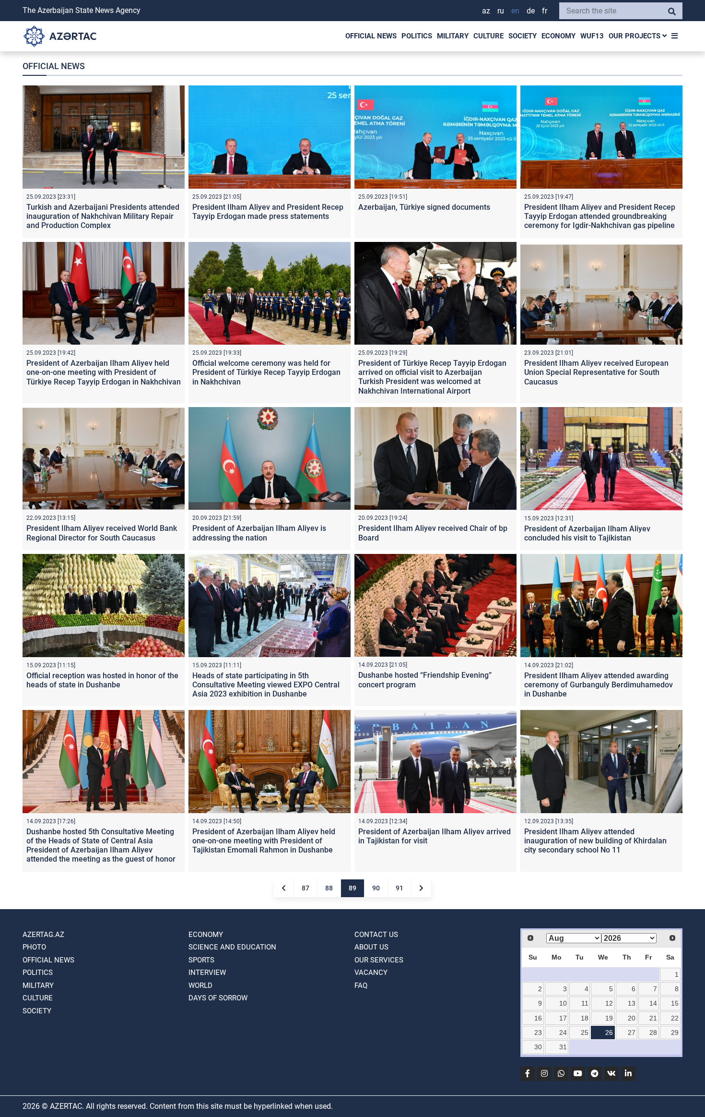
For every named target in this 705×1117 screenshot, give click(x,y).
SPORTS (201, 960)
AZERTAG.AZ (43, 934)
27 (631, 1032)
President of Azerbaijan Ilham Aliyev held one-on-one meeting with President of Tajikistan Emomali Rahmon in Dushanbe (263, 840)
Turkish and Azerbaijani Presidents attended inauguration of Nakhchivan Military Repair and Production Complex (102, 216)
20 (631, 1018)
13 (631, 1003)
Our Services (378, 960)
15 (675, 1003)
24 (563, 1032)
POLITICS (416, 36)
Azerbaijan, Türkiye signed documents (424, 207)
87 (305, 888)
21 (653, 1018)
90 (376, 888)
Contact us (376, 934)
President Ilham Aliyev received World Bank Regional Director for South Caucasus (101, 533)
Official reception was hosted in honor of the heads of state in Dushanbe (102, 680)
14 (653, 1003)
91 (399, 888)
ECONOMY (558, 36)
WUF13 (592, 36)
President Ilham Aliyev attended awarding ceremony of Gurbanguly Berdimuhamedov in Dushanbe (598, 684)
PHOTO (34, 947)
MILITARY (453, 36)
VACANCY (371, 972)
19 (609, 1018)
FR (544, 10)
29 (675, 1032)
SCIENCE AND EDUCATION (232, 947)
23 (538, 1032)
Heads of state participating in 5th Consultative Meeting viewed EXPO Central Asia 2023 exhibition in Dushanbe (266, 684)
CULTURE (488, 36)
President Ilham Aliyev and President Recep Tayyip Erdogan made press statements (267, 212)
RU (500, 10)
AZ (486, 10)
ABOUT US (371, 947)
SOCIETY (522, 36)
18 (584, 1018)
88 (329, 888)
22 (675, 1018)
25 (584, 1032)
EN (515, 10)
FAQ (360, 985)
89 (352, 888)
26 (609, 1032)
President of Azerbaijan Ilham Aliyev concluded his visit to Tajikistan (587, 533)
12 (609, 1003)
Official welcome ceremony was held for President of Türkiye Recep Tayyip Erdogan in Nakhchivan (266, 372)
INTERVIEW (207, 972)
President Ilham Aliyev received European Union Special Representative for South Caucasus (596, 372)
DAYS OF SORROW (217, 998)
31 (563, 1047)
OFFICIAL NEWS (371, 36)
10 (563, 1003)
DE (531, 10)
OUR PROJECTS (635, 36)
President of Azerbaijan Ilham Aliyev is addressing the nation (259, 533)
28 (653, 1032)
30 (538, 1047)
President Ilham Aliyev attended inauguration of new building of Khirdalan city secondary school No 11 (595, 840)
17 (563, 1018)
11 (584, 1003)
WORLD (200, 985)
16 (538, 1018)
